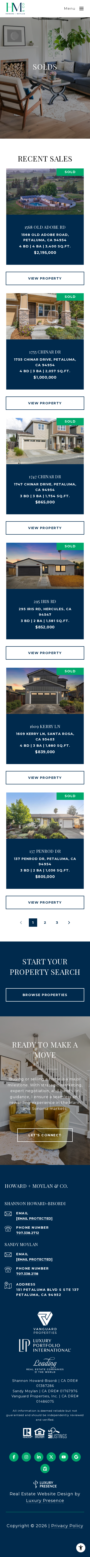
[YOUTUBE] (63, 1457)
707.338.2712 (27, 1233)
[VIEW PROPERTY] (45, 274)
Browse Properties (45, 995)
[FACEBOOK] (13, 1457)
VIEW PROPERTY (45, 278)
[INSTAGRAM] (26, 1457)
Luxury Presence (45, 1500)
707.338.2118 (27, 1274)
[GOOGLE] (76, 1457)
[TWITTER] (51, 1457)
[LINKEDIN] (38, 1457)
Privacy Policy (67, 1525)
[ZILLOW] (45, 1468)
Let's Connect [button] (45, 1135)
